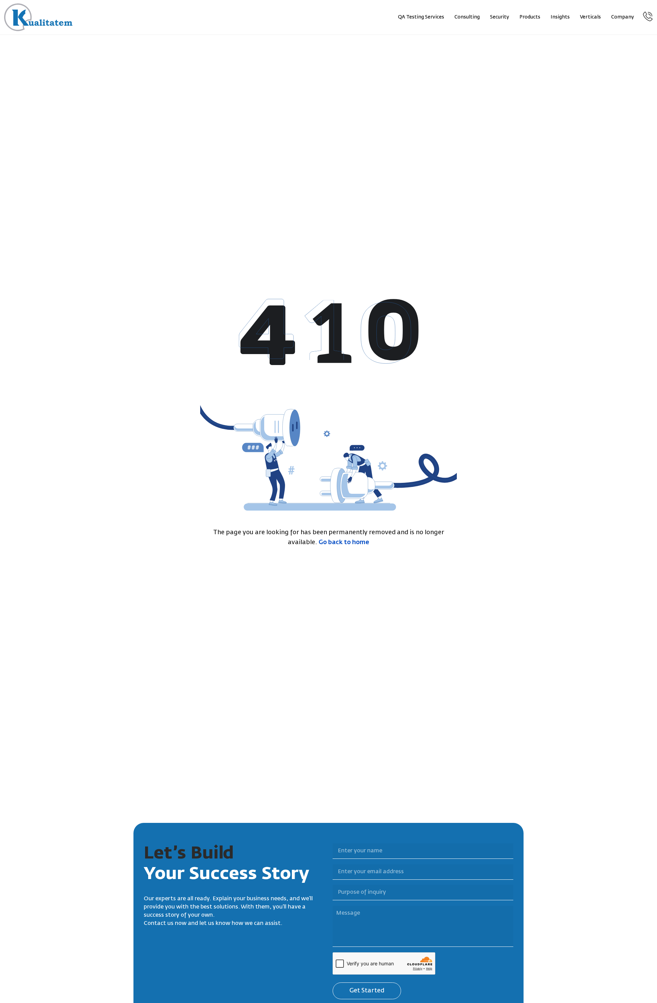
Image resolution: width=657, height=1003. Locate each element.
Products (529, 17)
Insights (560, 17)
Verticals (590, 17)
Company (622, 17)
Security (499, 17)
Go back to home (344, 542)
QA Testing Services (421, 17)
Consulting (467, 17)
